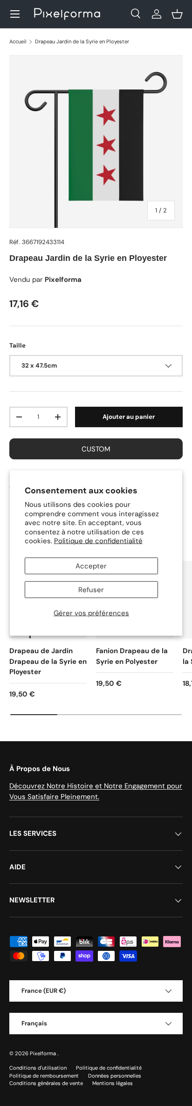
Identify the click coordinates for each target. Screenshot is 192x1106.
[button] (177, 14)
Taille (17, 345)
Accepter (91, 565)
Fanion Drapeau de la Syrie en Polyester (132, 656)
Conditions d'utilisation (38, 1068)
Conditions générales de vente (46, 1083)
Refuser (91, 589)
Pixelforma (43, 1053)
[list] (96, 141)
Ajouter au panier (129, 417)
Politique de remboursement (44, 1075)
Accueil (18, 41)
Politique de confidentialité (98, 541)
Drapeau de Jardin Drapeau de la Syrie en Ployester (48, 661)
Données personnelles (114, 1075)
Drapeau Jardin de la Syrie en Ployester (82, 41)
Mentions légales (112, 1083)
